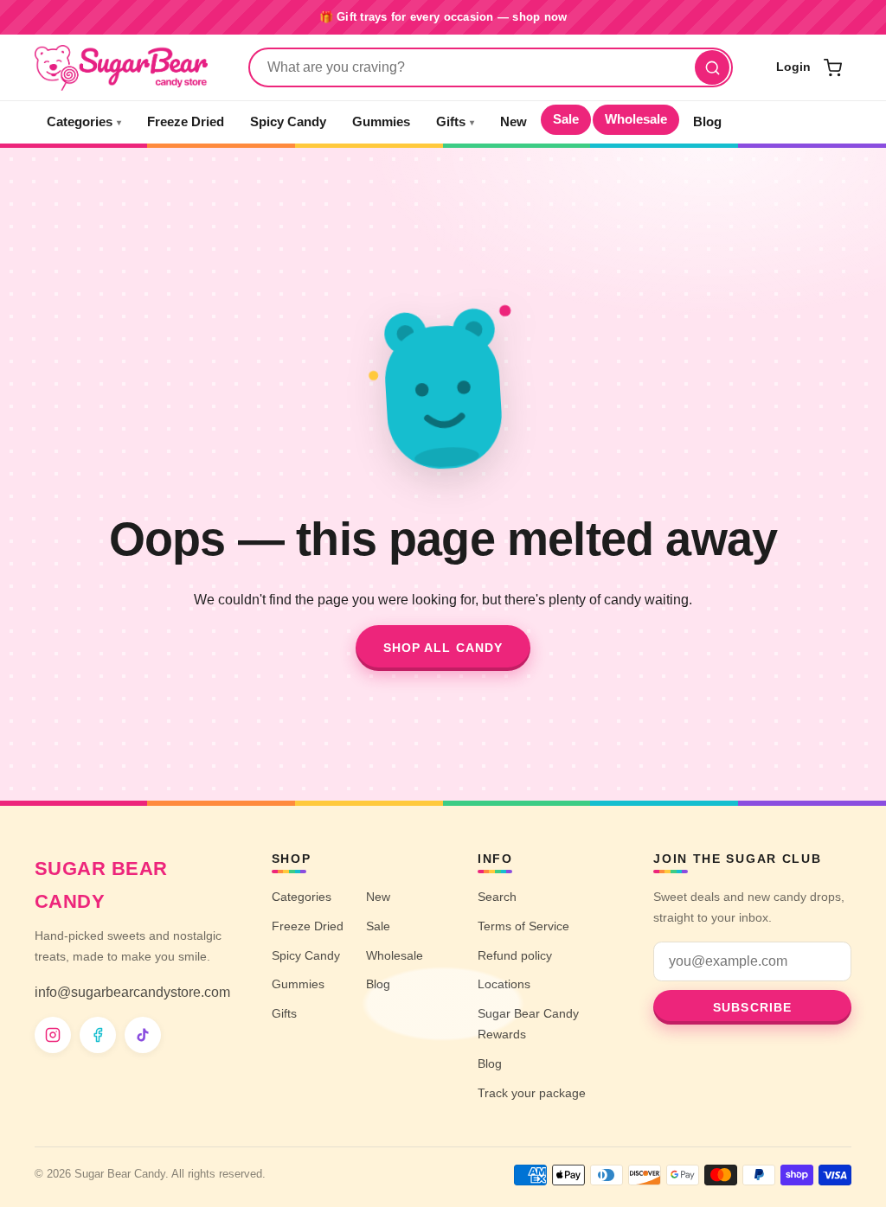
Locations (504, 984)
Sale (566, 119)
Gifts (455, 122)
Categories (84, 122)
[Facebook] (98, 1035)
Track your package (532, 1093)
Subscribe (752, 1007)
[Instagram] (53, 1035)
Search (497, 897)
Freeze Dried (185, 122)
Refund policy (515, 955)
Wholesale (636, 119)
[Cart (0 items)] (832, 67)
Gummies (381, 122)
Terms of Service (523, 926)
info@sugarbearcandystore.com (132, 992)
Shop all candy (443, 648)
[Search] (712, 67)
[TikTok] (143, 1035)
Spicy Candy (288, 122)
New (513, 122)
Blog (707, 122)
